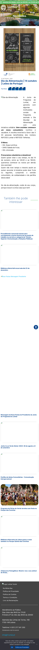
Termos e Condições (10, 597)
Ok (12, 647)
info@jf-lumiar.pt (8, 635)
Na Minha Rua (7, 588)
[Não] (37, 644)
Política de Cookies (9, 594)
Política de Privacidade (11, 591)
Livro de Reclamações (10, 600)
